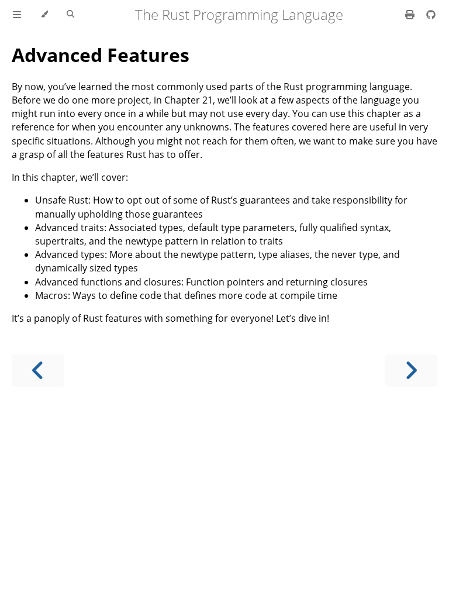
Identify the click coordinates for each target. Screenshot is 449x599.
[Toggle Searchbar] (70, 14)
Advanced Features (100, 54)
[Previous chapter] (38, 370)
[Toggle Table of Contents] (17, 14)
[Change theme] (44, 14)
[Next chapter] (411, 370)
